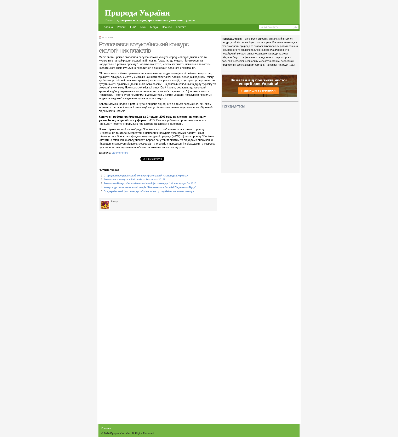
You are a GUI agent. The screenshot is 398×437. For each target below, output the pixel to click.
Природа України (151, 14)
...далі (292, 64)
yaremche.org (120, 152)
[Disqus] (158, 265)
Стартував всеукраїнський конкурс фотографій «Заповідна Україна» (146, 175)
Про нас (167, 27)
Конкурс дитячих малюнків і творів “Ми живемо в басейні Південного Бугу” (150, 187)
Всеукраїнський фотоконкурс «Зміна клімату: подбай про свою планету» (149, 191)
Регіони (121, 27)
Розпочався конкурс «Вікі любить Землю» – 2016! (134, 179)
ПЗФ (133, 27)
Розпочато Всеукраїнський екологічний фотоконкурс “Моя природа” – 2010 (150, 183)
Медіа (154, 27)
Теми (143, 27)
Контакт (181, 27)
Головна (108, 27)
